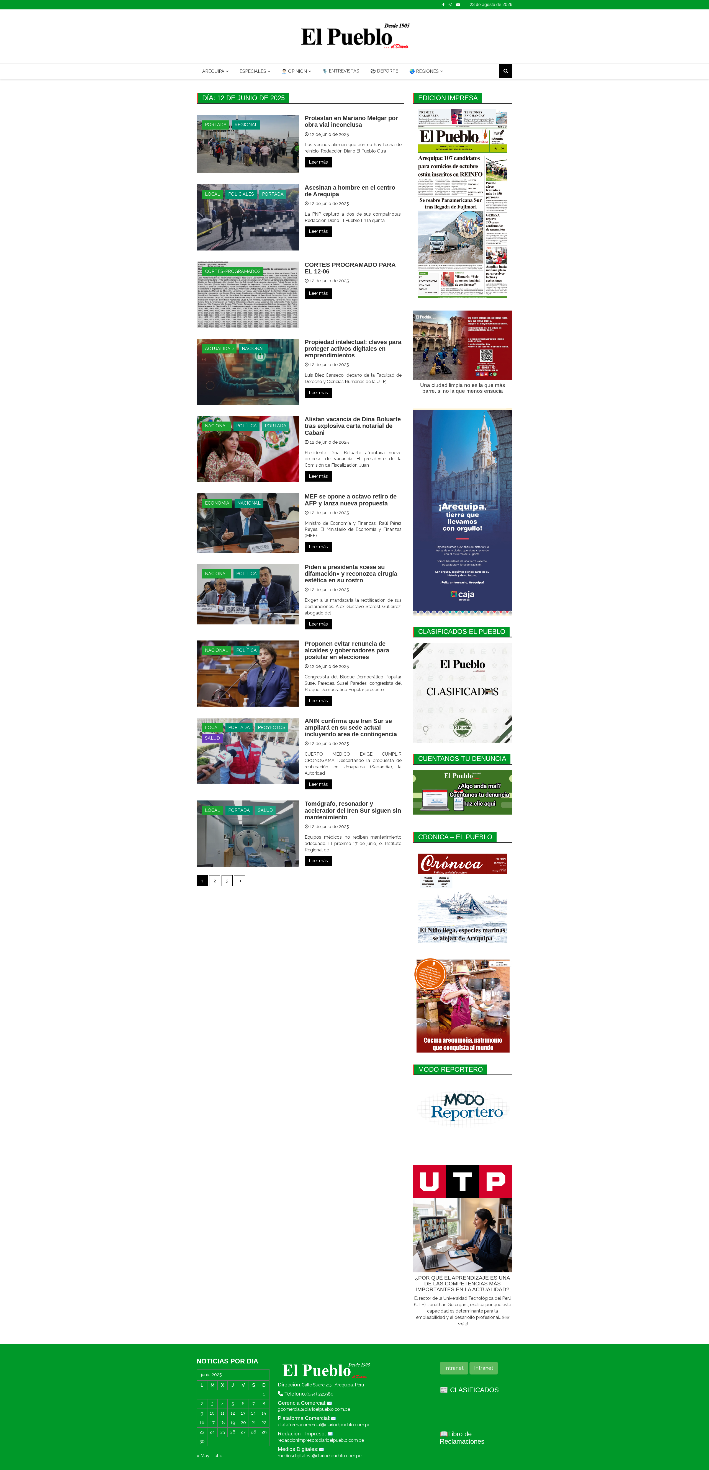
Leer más (318, 162)
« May (203, 1455)
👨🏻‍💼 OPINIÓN (294, 71)
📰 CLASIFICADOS (469, 1390)
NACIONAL (253, 348)
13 (243, 1413)
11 (223, 1413)
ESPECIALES (253, 71)
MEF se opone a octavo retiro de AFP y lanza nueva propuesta (351, 500)
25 (222, 1432)
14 (253, 1413)
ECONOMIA (217, 503)
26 (232, 1432)
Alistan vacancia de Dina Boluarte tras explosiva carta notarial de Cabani (353, 426)
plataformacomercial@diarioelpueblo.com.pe (324, 1424)
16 (202, 1422)
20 (243, 1422)
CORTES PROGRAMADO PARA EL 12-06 (350, 268)
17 (212, 1422)
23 (201, 1432)
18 (222, 1422)
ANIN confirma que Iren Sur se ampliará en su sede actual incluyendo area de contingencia (351, 727)
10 (212, 1413)
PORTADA (216, 124)
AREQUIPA (213, 71)
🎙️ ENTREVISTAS (340, 71)
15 (264, 1413)
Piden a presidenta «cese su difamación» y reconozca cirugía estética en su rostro (351, 574)
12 (233, 1413)
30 (202, 1441)
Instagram (450, 4)
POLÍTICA (246, 425)
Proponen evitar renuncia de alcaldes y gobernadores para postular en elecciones (347, 650)
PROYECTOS (271, 727)
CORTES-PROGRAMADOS (233, 271)
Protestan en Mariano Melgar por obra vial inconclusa (351, 121)
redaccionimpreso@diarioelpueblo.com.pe (321, 1440)
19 (232, 1422)
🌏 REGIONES (424, 71)
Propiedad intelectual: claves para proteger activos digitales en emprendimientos (353, 349)
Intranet (454, 1368)
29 (264, 1432)
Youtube (458, 4)
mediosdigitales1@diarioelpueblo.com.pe (319, 1455)
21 (253, 1422)
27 (243, 1432)
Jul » (217, 1455)
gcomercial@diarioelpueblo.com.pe (314, 1409)
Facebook (443, 4)
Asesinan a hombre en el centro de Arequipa (350, 191)
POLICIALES (241, 194)
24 (212, 1432)
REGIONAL (246, 124)
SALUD (212, 738)
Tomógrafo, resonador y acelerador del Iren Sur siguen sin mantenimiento (353, 810)
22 (263, 1422)
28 (253, 1432)
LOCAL (212, 194)
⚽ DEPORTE (384, 71)
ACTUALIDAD (219, 348)
